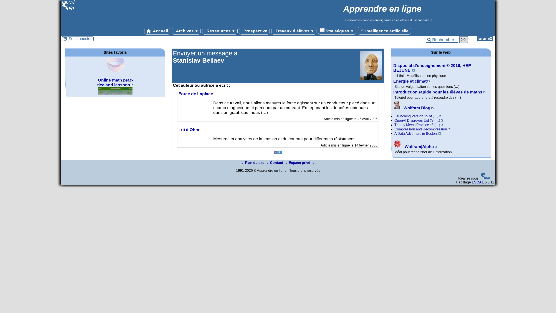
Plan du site (255, 163)
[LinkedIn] (280, 153)
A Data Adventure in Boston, (416, 133)
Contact (277, 163)
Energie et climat (410, 81)
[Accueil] (68, 10)
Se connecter (80, 39)
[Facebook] (276, 153)
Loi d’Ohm (189, 129)
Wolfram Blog (416, 108)
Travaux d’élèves (294, 31)
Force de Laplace (196, 94)
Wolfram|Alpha (419, 146)
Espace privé (300, 163)
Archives (186, 31)
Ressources (220, 31)
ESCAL (478, 182)
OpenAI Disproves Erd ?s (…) (417, 120)
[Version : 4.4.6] (485, 178)
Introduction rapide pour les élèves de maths (437, 92)
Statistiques (339, 31)
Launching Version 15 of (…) (416, 116)
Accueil (160, 31)
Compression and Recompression (420, 129)
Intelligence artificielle (386, 31)
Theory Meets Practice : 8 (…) (417, 125)
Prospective (254, 31)
